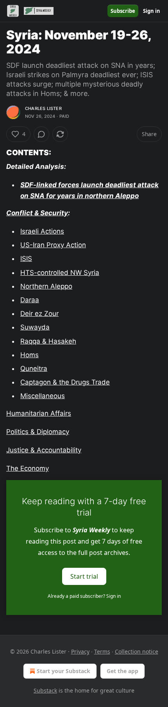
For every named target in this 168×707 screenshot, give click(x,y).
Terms (102, 651)
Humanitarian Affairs (38, 413)
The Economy (27, 468)
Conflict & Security (37, 213)
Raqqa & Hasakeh (48, 341)
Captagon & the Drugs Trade (65, 382)
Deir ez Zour (39, 313)
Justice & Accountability (43, 450)
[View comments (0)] (41, 134)
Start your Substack (63, 671)
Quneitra (33, 368)
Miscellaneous (42, 396)
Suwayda (35, 327)
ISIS (26, 258)
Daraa (29, 300)
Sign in (151, 10)
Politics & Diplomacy (37, 432)
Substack (45, 690)
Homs (29, 355)
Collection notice (136, 651)
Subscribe (123, 10)
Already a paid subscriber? (84, 596)
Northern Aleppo (46, 286)
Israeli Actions (42, 231)
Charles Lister (43, 108)
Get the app (122, 671)
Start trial (84, 576)
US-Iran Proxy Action (53, 245)
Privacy (80, 651)
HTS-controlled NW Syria (59, 272)
